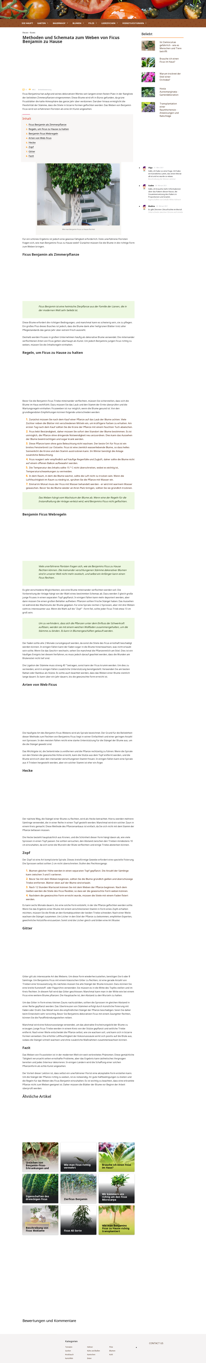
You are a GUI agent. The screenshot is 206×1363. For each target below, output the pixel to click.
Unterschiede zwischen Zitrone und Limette (165, 212)
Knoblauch (69, 1354)
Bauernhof (59, 23)
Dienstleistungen (133, 23)
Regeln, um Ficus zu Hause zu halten (49, 129)
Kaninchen (91, 1354)
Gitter (32, 151)
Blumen (77, 23)
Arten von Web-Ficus (40, 138)
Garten (41, 23)
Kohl (111, 1354)
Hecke (32, 142)
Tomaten (68, 1347)
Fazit (31, 156)
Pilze (91, 23)
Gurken (68, 1351)
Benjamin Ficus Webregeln (43, 133)
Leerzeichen (108, 23)
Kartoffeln (69, 1358)
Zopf (31, 147)
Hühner (90, 1347)
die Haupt (27, 23)
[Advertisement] (78, 65)
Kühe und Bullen (93, 1351)
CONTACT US (156, 1343)
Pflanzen (25, 32)
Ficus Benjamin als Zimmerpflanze (47, 124)
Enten (89, 1358)
